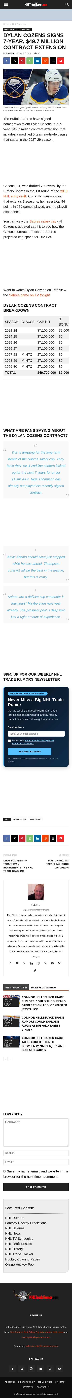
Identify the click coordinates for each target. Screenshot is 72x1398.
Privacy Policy (26, 1382)
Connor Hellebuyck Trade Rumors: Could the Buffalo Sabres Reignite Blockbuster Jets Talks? (44, 1003)
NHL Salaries (14, 1228)
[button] (5, 4)
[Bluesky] (60, 963)
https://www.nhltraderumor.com (36, 910)
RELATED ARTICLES (16, 987)
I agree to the (33, 742)
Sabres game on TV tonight (29, 295)
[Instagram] (25, 963)
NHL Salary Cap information (38, 1332)
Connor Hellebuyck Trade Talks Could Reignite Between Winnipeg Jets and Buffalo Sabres (43, 1044)
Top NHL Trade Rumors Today (8, 1002)
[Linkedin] (37, 60)
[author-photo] (36, 899)
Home (6, 24)
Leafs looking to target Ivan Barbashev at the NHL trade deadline (18, 866)
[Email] (53, 60)
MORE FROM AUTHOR (43, 987)
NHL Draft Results (18, 1244)
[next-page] (11, 1059)
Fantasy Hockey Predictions (26, 1223)
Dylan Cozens (35, 819)
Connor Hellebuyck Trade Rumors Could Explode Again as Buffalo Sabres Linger (43, 1023)
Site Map (60, 1382)
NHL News (26, 29)
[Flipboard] (18, 963)
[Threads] (36, 970)
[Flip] (60, 60)
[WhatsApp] (29, 60)
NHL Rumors (14, 1218)
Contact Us (43, 1387)
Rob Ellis (10, 53)
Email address (16, 727)
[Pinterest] (22, 60)
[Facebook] (6, 60)
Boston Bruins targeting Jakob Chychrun (57, 864)
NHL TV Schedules (19, 1238)
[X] (14, 60)
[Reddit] (39, 963)
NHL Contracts (19, 24)
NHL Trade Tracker (19, 1254)
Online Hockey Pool (19, 1264)
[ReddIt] (45, 60)
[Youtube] (53, 963)
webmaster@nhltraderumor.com (41, 1345)
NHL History (14, 1249)
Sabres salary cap (42, 221)
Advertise (28, 1387)
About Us (10, 1382)
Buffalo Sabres (19, 819)
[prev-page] (5, 1059)
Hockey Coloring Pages (22, 1259)
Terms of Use (45, 1382)
